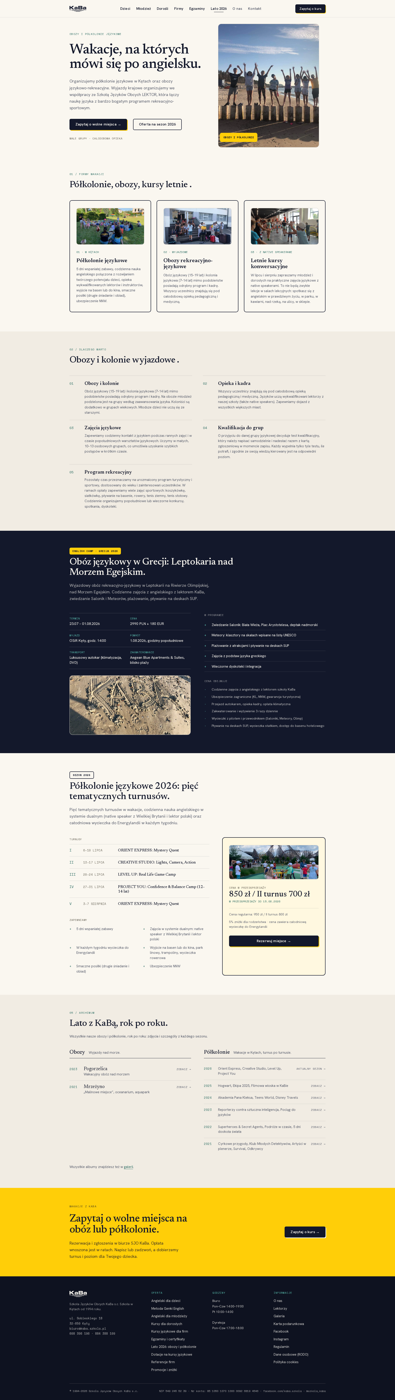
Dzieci (125, 8)
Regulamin (281, 1346)
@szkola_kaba (316, 1391)
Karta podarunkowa (289, 1324)
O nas (237, 8)
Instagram (281, 1339)
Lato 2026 (219, 8)
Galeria (279, 1316)
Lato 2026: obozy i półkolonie (173, 1346)
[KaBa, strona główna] (77, 9)
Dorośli (162, 8)
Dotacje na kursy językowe (171, 1354)
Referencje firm (163, 1362)
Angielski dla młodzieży (169, 1316)
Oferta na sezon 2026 (157, 124)
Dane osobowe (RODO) (291, 1354)
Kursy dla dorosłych (166, 1324)
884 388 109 (105, 1333)
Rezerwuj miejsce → (274, 941)
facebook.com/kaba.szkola (282, 1391)
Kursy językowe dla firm (169, 1331)
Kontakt (254, 8)
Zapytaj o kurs (310, 9)
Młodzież (143, 8)
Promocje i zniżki (164, 1370)
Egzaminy (197, 8)
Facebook (281, 1331)
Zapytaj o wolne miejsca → (98, 124)
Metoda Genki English (167, 1308)
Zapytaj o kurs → (305, 1231)
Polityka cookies (286, 1362)
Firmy (178, 8)
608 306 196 (79, 1333)
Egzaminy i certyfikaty (168, 1339)
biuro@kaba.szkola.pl (87, 1328)
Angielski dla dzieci (165, 1301)
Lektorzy (280, 1308)
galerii (128, 1167)
